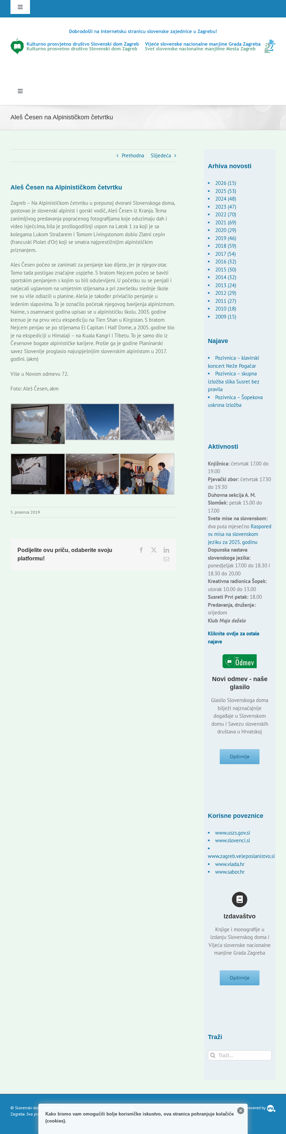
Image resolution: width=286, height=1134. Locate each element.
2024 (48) (225, 198)
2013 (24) (225, 285)
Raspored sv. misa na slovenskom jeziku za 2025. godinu (239, 534)
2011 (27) (225, 301)
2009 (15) (225, 316)
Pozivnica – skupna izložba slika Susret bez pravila (233, 381)
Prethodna (133, 155)
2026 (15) (225, 183)
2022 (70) (225, 214)
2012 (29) (225, 293)
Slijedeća (161, 155)
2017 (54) (225, 254)
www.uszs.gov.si (232, 832)
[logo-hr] (143, 31)
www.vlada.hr (229, 864)
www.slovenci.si (232, 840)
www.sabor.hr (229, 871)
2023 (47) (225, 206)
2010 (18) (225, 308)
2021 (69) (225, 222)
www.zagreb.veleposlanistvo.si (241, 856)
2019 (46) (225, 238)
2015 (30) (225, 269)
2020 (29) (225, 230)
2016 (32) (225, 261)
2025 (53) (225, 191)
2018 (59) (225, 246)
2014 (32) (225, 277)
